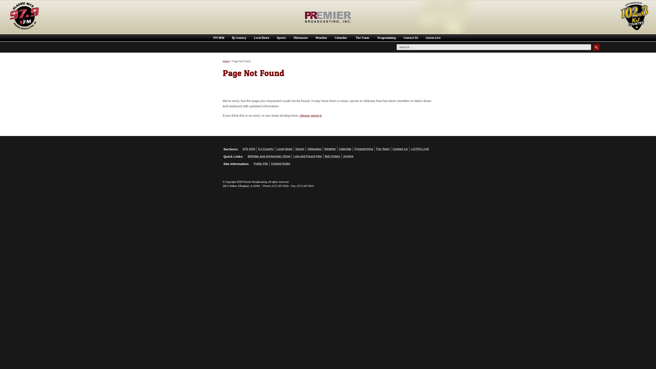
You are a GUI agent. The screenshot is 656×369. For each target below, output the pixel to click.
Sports (281, 37)
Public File (261, 163)
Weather (321, 37)
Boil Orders (332, 156)
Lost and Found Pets (307, 156)
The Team (362, 37)
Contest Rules (280, 163)
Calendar (341, 37)
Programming (387, 37)
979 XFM (218, 37)
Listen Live (433, 37)
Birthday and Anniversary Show (269, 156)
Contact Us (411, 37)
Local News (261, 37)
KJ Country (239, 37)
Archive (348, 156)
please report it (311, 115)
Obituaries (300, 37)
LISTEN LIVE (420, 149)
